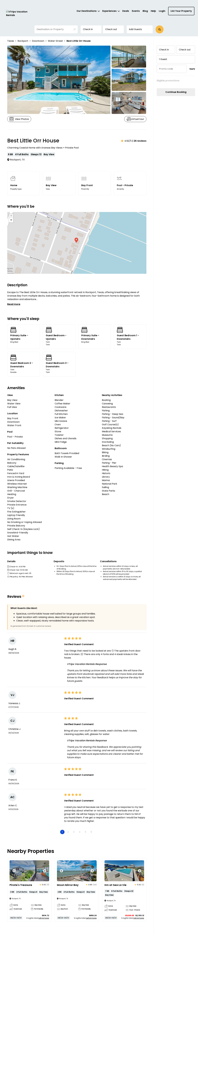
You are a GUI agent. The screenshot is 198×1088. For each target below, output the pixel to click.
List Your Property (181, 11)
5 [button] (85, 832)
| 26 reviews (139, 141)
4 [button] (79, 832)
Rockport (23, 41)
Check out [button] (111, 29)
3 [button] (74, 832)
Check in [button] (88, 29)
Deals (125, 11)
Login (162, 11)
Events (136, 11)
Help (153, 11)
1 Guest (163, 59)
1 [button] (62, 832)
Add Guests (135, 29)
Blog (145, 11)
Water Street (55, 41)
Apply (192, 69)
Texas (10, 41)
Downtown (38, 41)
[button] (160, 29)
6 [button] (91, 832)
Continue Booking (175, 92)
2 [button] (68, 832)
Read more (13, 304)
